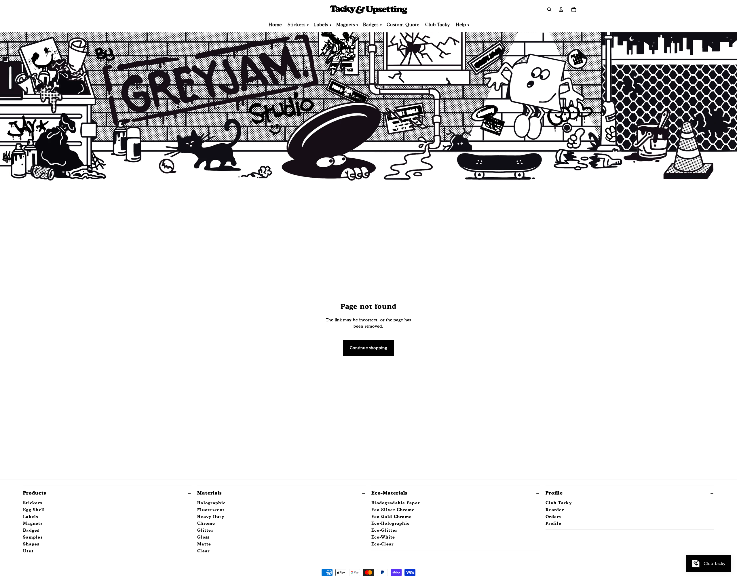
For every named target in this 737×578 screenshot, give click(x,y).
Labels (321, 25)
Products (34, 493)
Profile (554, 493)
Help (461, 25)
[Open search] (549, 9)
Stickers (296, 25)
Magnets (345, 25)
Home (275, 25)
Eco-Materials (389, 493)
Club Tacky (437, 25)
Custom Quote (403, 25)
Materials (209, 493)
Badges (371, 25)
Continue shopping (368, 348)
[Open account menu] (561, 9)
